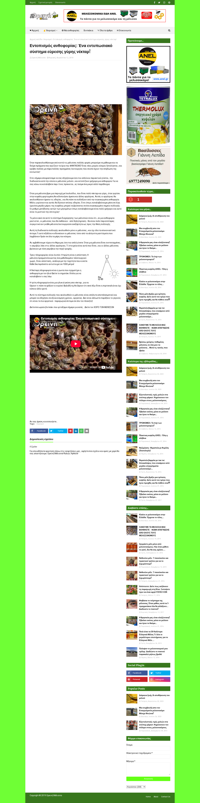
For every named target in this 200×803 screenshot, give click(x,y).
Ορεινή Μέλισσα (39, 58)
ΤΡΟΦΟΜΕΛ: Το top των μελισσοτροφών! (150, 258)
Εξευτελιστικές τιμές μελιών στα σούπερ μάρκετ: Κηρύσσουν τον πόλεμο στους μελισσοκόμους (153, 397)
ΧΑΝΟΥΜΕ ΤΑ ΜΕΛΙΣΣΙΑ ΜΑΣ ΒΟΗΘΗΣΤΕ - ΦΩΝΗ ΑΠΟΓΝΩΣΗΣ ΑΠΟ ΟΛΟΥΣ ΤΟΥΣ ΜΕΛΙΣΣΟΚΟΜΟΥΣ (154, 329)
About (156, 797)
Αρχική (33, 2)
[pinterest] (168, 2)
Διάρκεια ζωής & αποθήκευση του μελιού (154, 217)
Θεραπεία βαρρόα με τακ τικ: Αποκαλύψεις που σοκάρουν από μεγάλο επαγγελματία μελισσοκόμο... (154, 312)
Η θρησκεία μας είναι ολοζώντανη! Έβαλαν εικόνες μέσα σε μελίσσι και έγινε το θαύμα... (154, 245)
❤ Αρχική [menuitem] (34, 30)
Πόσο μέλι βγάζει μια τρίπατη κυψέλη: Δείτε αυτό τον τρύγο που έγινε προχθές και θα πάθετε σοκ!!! (154, 297)
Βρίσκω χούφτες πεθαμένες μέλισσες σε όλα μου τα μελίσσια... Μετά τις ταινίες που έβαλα (153, 346)
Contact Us (165, 797)
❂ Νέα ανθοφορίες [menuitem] (70, 30)
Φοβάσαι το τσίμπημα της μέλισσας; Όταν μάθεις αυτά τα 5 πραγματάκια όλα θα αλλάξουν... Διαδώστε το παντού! (154, 604)
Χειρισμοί (47, 39)
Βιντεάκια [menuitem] (88, 30)
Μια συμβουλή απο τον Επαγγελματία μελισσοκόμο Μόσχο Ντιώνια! (151, 231)
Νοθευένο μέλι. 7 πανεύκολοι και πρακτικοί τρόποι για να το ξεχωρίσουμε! (153, 561)
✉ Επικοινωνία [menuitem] (124, 30)
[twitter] (159, 2)
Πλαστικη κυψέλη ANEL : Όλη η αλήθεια (153, 270)
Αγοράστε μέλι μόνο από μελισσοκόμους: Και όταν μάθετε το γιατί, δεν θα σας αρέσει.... (154, 547)
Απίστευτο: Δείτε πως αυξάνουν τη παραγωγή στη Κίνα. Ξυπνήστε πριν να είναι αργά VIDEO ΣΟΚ (154, 589)
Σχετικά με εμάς (45, 2)
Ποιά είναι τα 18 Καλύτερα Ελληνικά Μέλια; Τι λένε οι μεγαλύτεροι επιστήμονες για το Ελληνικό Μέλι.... (153, 635)
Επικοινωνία (60, 2)
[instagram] (164, 2)
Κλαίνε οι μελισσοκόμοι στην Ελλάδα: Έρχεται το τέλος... (152, 283)
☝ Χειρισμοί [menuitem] (49, 30)
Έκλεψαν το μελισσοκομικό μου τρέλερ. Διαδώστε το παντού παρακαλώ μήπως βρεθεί (153, 651)
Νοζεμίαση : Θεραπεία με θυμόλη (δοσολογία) (154, 449)
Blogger (71, 799)
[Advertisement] (76, 83)
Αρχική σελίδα (36, 39)
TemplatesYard (51, 799)
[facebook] (154, 2)
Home (148, 797)
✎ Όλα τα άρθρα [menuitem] (105, 30)
